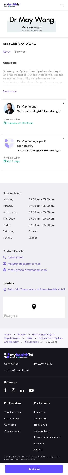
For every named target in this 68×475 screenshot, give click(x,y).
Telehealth (40, 418)
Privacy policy (43, 364)
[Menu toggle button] (62, 5)
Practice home (12, 412)
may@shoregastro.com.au (24, 264)
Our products (12, 418)
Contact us (11, 364)
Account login (42, 430)
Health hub (40, 424)
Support (38, 449)
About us (39, 443)
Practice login (12, 430)
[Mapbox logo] (10, 316)
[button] (34, 307)
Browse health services (47, 437)
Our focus (10, 424)
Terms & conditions (16, 370)
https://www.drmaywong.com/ (27, 270)
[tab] (6, 52)
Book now (40, 412)
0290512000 (15, 257)
